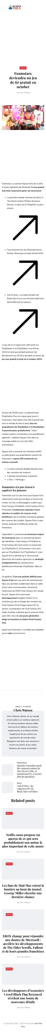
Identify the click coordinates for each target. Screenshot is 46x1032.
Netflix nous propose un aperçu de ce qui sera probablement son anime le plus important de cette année (23, 840)
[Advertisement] (23, 39)
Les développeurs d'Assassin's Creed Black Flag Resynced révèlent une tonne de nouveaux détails (23, 996)
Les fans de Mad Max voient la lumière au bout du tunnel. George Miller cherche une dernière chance (23, 891)
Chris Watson (25, 92)
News (23, 68)
